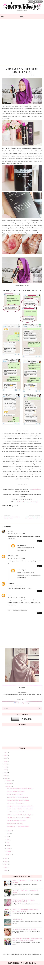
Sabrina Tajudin (21, 545)
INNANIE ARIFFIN (13, 556)
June (7, 839)
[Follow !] (31, 2)
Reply (39, 541)
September (9, 830)
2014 (5, 861)
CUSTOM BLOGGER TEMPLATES (18, 963)
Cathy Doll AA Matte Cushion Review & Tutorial (19, 817)
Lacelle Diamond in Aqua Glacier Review (17, 812)
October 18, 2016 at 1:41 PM (16, 533)
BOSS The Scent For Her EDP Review (16, 820)
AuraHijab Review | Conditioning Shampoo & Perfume (20, 806)
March (8, 848)
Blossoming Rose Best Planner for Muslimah (18, 800)
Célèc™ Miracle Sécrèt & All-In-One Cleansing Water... (20, 815)
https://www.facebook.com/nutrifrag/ (26, 502)
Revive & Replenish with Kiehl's (15, 794)
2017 (5, 775)
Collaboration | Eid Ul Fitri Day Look (24, 929)
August (8, 833)
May (7, 842)
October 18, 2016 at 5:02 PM (25, 547)
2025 (5, 752)
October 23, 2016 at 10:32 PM (16, 597)
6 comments (30, 75)
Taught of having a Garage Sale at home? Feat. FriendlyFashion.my (25, 910)
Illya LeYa (10, 531)
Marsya (10, 595)
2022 (5, 761)
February (8, 851)
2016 (5, 778)
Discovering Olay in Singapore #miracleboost (18, 826)
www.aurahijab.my (35, 489)
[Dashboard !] (38, 2)
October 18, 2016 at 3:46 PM (16, 558)
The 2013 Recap (17, 919)
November (9, 783)
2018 (5, 773)
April (7, 845)
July (7, 836)
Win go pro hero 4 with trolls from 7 (32, 517)
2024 (5, 755)
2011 (5, 870)
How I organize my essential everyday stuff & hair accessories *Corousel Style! (27, 939)
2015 (5, 858)
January (8, 854)
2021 (5, 764)
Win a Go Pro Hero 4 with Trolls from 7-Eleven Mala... (20, 809)
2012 (5, 867)
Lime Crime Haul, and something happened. (17, 797)
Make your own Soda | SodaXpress (15, 803)
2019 (5, 770)
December (8, 780)
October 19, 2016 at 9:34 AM (16, 586)
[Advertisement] (22, 43)
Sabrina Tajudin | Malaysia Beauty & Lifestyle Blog (19, 954)
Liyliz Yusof (11, 583)
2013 (5, 864)
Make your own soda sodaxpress (12, 517)
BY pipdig (32, 963)
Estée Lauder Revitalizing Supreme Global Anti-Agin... (20, 788)
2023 (5, 758)
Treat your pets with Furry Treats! (15, 823)
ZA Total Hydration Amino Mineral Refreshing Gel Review (23, 901)
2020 (5, 767)
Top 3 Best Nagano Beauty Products (15, 791)
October (8, 786)
